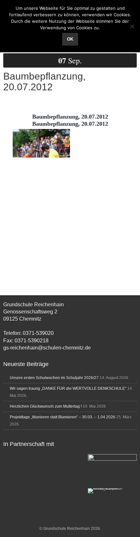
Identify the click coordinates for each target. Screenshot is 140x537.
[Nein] (132, 26)
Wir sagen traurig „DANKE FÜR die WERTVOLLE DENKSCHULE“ (68, 388)
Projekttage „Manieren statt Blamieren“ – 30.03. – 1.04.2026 (62, 417)
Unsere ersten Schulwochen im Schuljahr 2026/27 (54, 378)
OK (70, 39)
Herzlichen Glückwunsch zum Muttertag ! (46, 406)
